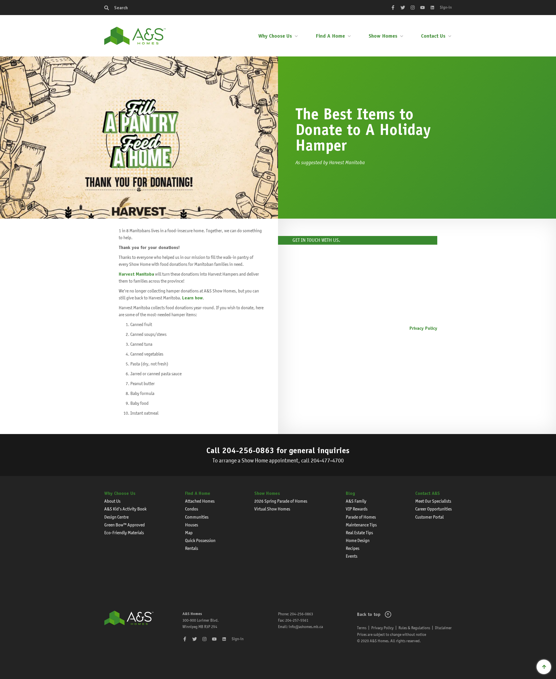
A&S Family (356, 501)
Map (189, 532)
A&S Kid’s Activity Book (125, 509)
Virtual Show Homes (272, 509)
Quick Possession (200, 540)
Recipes (352, 548)
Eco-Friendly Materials (124, 532)
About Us (112, 501)
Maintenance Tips (361, 525)
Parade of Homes (361, 517)
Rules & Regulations (414, 627)
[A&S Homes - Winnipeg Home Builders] (128, 627)
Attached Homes (200, 501)
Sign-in (446, 7)
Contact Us (433, 36)
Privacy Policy (423, 328)
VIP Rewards (356, 509)
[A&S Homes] (135, 36)
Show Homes (383, 36)
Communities (197, 517)
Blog (350, 493)
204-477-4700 (327, 460)
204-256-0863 (248, 450)
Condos (191, 509)
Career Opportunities (433, 509)
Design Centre (116, 517)
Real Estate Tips (359, 532)
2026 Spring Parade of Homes (280, 501)
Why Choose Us (275, 36)
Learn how (192, 298)
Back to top (369, 614)
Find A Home (330, 36)
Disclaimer (443, 627)
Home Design (358, 540)
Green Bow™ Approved (124, 525)
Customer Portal (429, 517)
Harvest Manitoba (136, 274)
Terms (361, 627)
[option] (139, 137)
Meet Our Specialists (433, 501)
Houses (191, 525)
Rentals (191, 548)
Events (351, 556)
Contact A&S (427, 493)
